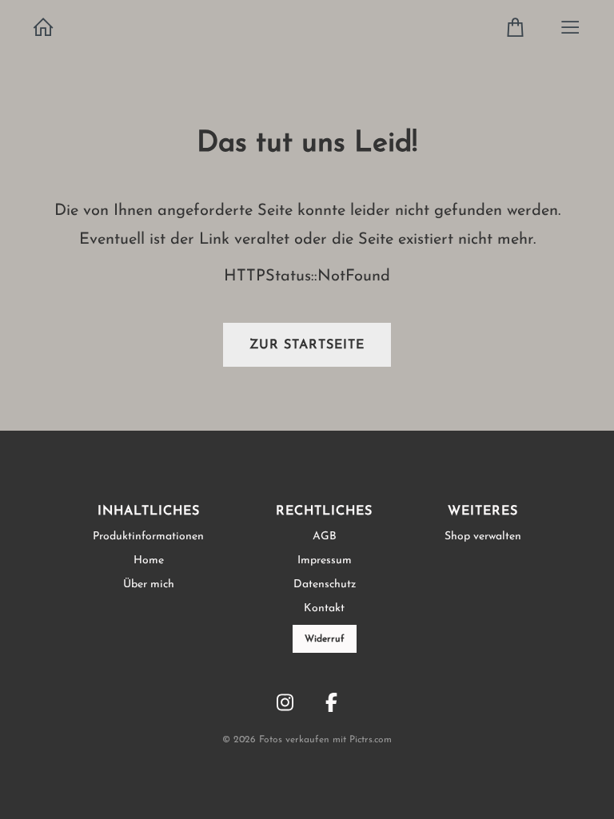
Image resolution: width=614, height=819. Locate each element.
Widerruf (325, 639)
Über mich (148, 584)
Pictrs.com (370, 740)
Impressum (324, 561)
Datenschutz (324, 584)
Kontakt (324, 608)
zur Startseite (307, 345)
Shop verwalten (483, 537)
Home (149, 561)
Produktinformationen (148, 537)
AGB (325, 537)
